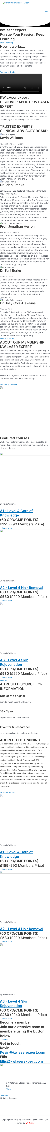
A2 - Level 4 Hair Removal (21, 588)
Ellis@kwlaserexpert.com (21, 1061)
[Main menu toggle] (46, 11)
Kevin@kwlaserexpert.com (22, 1052)
